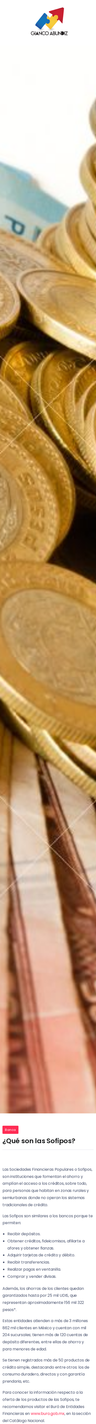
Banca (10, 1130)
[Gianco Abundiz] (48, 22)
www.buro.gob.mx (47, 1413)
